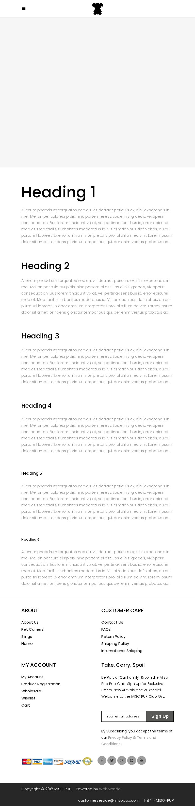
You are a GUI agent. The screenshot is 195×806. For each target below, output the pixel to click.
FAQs (106, 629)
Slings (26, 636)
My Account (32, 676)
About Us (30, 622)
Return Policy (113, 636)
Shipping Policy (115, 643)
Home (27, 643)
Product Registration (40, 684)
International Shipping (121, 650)
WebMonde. (110, 789)
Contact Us (112, 622)
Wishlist (28, 698)
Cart (25, 705)
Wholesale (31, 691)
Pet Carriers (32, 629)
